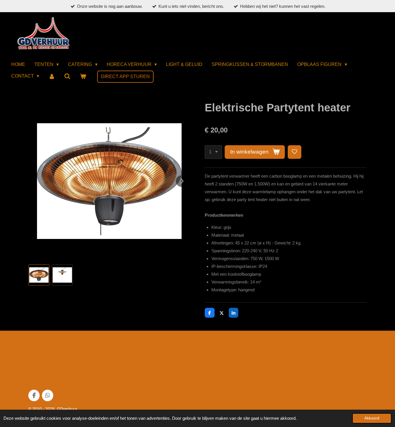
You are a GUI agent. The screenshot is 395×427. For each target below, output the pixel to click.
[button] (38, 275)
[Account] (51, 76)
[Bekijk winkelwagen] (83, 76)
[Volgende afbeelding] (181, 181)
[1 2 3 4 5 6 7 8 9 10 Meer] (213, 152)
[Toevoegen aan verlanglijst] (294, 152)
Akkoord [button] (371, 418)
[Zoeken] (67, 76)
